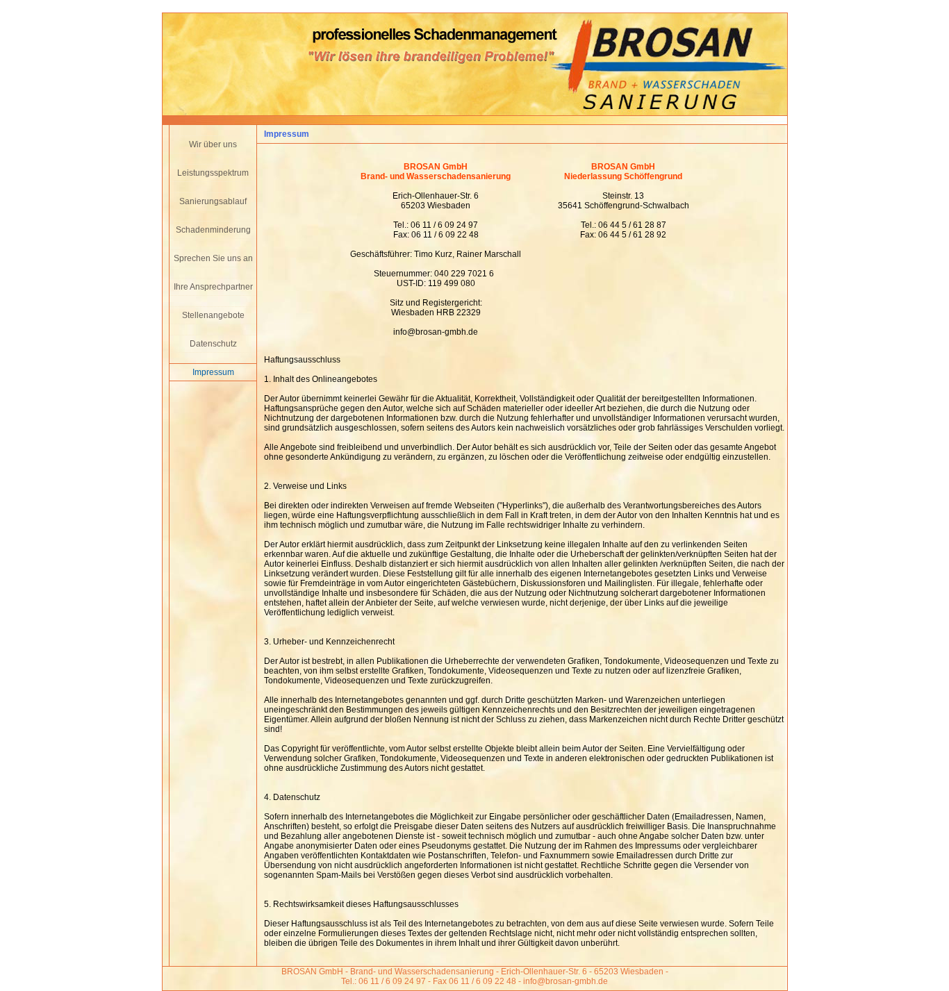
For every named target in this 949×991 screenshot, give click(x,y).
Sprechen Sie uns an (213, 258)
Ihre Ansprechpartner (213, 287)
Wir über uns (213, 144)
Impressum (213, 372)
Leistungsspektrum (213, 173)
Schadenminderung (213, 230)
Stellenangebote (213, 315)
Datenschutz (213, 344)
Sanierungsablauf (213, 201)
